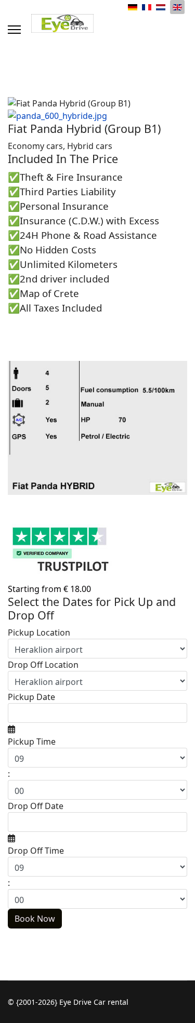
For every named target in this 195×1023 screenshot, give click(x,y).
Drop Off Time (36, 850)
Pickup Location (39, 632)
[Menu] (14, 29)
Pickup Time (32, 741)
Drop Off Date (35, 806)
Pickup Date (31, 697)
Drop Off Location (43, 664)
